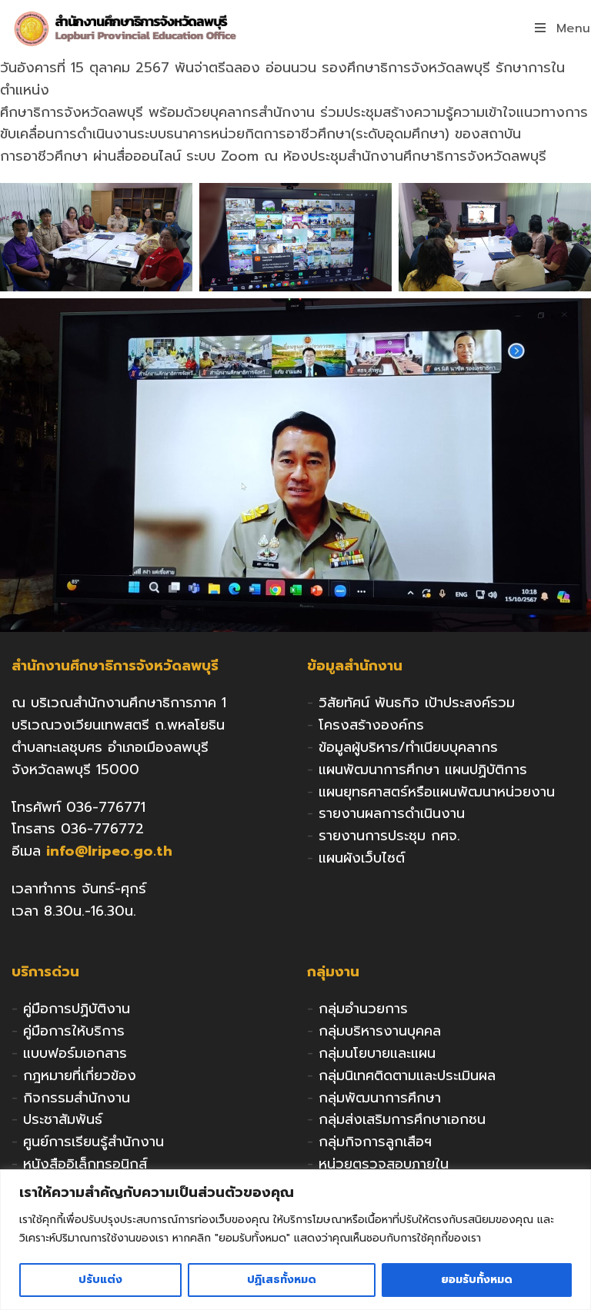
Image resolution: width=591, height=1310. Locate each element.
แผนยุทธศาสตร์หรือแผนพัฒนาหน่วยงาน (437, 792)
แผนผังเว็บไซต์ (362, 858)
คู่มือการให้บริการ (74, 1031)
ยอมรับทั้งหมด (477, 1280)
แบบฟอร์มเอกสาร (75, 1053)
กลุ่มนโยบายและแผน (377, 1053)
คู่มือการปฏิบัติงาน (76, 1008)
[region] (295, 1239)
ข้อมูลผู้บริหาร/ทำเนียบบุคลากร (408, 747)
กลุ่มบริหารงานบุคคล (380, 1031)
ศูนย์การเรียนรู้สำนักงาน (93, 1141)
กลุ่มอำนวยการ (363, 1008)
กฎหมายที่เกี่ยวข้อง (79, 1075)
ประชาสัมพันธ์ (62, 1119)
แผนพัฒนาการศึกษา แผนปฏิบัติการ (423, 769)
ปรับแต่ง (100, 1280)
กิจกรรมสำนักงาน (76, 1098)
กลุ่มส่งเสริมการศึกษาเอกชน (402, 1119)
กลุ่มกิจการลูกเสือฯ (375, 1141)
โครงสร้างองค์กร (371, 725)
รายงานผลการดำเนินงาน (392, 813)
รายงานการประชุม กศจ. (389, 835)
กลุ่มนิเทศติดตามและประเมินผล (407, 1075)
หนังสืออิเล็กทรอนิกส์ (85, 1164)
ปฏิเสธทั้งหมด (281, 1280)
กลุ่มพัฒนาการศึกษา (380, 1098)
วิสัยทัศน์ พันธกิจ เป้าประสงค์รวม (417, 702)
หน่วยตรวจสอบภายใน (384, 1164)
